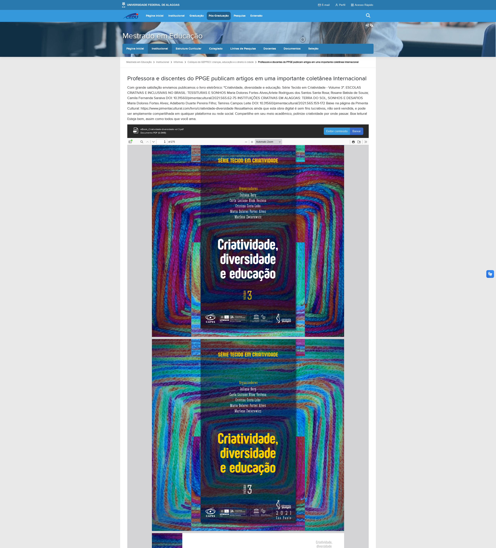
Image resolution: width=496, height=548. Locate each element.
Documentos (292, 49)
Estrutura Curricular (188, 49)
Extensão (256, 16)
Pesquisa (239, 16)
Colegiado (216, 49)
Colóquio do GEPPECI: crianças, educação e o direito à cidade (221, 62)
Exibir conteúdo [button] (337, 131)
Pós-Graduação (219, 16)
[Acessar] (367, 25)
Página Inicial (155, 16)
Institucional (176, 16)
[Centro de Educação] (130, 16)
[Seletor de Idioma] (371, 25)
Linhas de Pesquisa (243, 49)
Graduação (196, 16)
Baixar (356, 131)
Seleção (313, 49)
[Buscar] (368, 15)
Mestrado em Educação (162, 35)
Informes (178, 62)
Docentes (270, 49)
